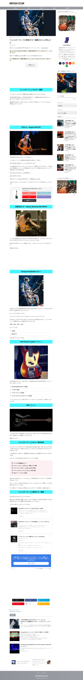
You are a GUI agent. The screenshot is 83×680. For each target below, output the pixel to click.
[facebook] (63, 63)
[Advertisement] (31, 77)
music (41, 8)
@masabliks (45, 48)
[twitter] (60, 63)
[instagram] (66, 63)
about (54, 8)
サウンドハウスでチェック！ (44, 196)
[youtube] (70, 63)
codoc (50, 568)
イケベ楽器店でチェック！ (29, 200)
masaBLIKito (41, 568)
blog (28, 8)
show (33, 64)
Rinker (27, 190)
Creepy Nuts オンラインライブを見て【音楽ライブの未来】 (34, 632)
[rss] (66, 66)
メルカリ (29, 196)
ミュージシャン (16, 609)
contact (67, 8)
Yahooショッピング (44, 193)
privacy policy (43, 672)
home (15, 8)
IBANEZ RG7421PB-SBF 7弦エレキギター (32, 188)
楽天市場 (29, 193)
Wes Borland (18, 611)
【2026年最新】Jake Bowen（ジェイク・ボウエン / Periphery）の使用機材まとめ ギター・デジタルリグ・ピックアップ (70, 123)
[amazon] (73, 63)
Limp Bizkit (13, 611)
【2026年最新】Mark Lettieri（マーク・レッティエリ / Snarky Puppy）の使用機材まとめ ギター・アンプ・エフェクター (70, 167)
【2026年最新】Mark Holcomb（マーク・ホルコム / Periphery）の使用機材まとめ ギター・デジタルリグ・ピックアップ (35, 621)
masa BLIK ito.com (41, 676)
